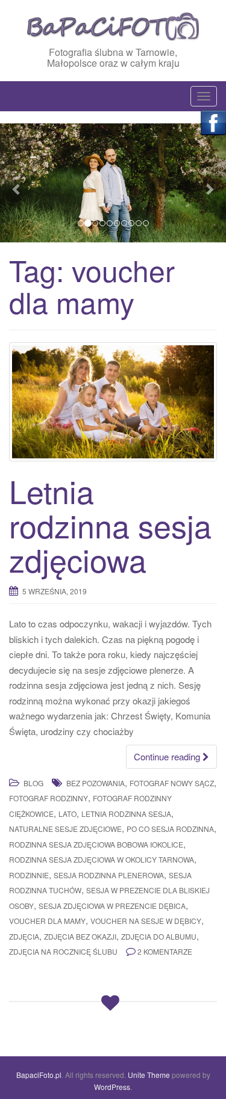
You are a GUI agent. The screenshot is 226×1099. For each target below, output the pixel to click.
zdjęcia (24, 936)
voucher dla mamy (47, 921)
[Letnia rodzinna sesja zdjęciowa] (113, 401)
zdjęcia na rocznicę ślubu (63, 951)
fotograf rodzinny (48, 798)
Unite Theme (149, 1075)
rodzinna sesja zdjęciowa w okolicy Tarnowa (101, 859)
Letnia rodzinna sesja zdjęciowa (110, 525)
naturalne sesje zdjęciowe (65, 828)
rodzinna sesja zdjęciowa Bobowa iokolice (96, 844)
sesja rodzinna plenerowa (109, 875)
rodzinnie (29, 875)
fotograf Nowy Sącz (172, 783)
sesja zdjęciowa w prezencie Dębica (112, 905)
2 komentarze (164, 951)
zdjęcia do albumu (158, 936)
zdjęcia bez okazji (80, 936)
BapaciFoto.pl (38, 1075)
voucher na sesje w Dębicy (145, 921)
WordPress (112, 1087)
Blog (33, 783)
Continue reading (168, 756)
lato (67, 813)
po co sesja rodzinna (170, 828)
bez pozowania (95, 783)
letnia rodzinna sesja (126, 813)
